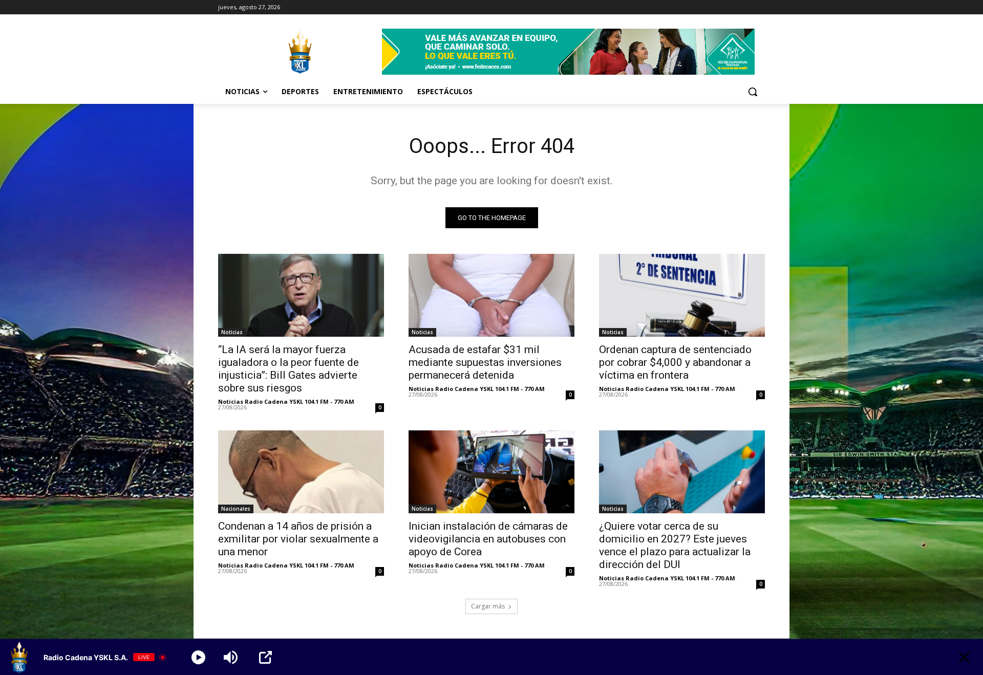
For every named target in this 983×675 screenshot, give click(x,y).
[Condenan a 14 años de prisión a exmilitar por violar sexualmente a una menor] (301, 471)
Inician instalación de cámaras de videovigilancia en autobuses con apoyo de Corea (488, 539)
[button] (752, 91)
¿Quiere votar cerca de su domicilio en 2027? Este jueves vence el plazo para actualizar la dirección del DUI (675, 545)
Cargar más (488, 606)
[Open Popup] (265, 657)
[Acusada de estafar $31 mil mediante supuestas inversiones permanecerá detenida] (491, 295)
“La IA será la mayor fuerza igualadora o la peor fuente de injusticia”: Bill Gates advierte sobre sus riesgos (288, 368)
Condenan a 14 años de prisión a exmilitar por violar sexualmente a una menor (298, 539)
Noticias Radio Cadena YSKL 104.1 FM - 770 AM (286, 401)
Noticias (232, 332)
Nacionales (235, 508)
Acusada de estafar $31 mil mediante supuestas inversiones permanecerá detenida (485, 362)
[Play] (198, 657)
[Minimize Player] (964, 657)
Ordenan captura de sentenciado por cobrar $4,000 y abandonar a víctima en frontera (675, 362)
